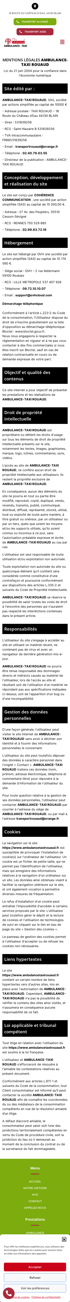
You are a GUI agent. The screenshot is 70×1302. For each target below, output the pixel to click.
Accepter (35, 1267)
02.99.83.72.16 (34, 230)
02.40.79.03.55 (35, 153)
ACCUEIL (35, 1181)
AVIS (35, 1194)
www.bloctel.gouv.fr (29, 331)
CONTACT (35, 1201)
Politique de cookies (19, 1297)
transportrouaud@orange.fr (36, 146)
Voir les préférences (35, 1288)
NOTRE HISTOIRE (35, 1188)
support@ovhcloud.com (33, 295)
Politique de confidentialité (46, 1297)
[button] (64, 1239)
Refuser (35, 1277)
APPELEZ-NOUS (35, 1207)
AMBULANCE (35, 1233)
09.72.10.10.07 (34, 289)
